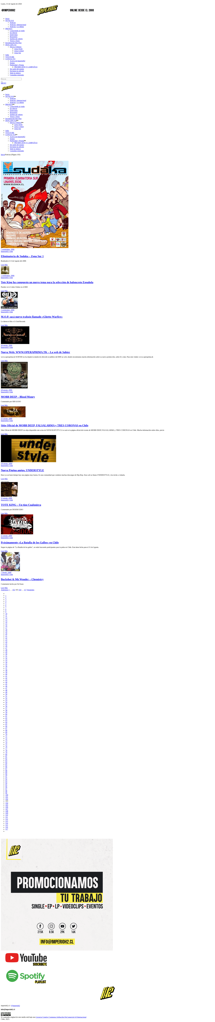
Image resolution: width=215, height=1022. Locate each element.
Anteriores (4, 590)
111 (6, 817)
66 (6, 726)
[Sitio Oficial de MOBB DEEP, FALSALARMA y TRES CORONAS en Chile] (13, 417)
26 (6, 646)
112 (6, 819)
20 (6, 634)
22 (6, 638)
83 (6, 761)
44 (6, 682)
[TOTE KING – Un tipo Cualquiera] (9, 496)
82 (6, 759)
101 (6, 797)
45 (6, 684)
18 (6, 630)
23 (6, 640)
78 (6, 751)
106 (6, 807)
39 (6, 672)
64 (6, 722)
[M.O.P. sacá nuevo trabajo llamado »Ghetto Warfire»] (9, 308)
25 (6, 644)
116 (6, 827)
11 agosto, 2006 (6, 498)
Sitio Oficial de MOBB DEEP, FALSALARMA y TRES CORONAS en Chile (44, 425)
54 (6, 702)
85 (6, 765)
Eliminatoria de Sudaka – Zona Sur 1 (22, 256)
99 (6, 793)
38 (6, 670)
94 (6, 783)
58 (6, 710)
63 (6, 720)
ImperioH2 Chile (7, 251)
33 (6, 660)
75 (6, 745)
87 (6, 769)
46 (6, 686)
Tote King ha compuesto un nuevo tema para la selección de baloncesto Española (47, 282)
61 (6, 716)
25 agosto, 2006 (6, 419)
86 (6, 767)
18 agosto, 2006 (6, 464)
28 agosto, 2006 (6, 390)
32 (6, 658)
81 (6, 757)
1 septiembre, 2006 (7, 276)
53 (6, 700)
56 (6, 706)
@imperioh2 (15, 1006)
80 (6, 755)
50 (6, 694)
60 (6, 714)
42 (6, 678)
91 (6, 777)
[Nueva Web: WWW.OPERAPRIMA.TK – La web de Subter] (15, 343)
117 (25, 590)
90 (6, 775)
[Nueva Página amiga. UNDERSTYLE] (28, 462)
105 (6, 805)
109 (6, 813)
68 (6, 730)
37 (6, 668)
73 (6, 741)
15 (6, 624)
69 (6, 732)
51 (6, 696)
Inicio (3, 155)
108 (6, 811)
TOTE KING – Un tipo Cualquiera (21, 504)
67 (6, 728)
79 (6, 753)
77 (6, 749)
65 (6, 724)
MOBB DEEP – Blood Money (18, 396)
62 (6, 718)
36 (6, 666)
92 (6, 779)
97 (6, 789)
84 (6, 763)
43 (6, 680)
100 (6, 795)
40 (6, 674)
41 (6, 676)
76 (6, 747)
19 (6, 632)
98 (6, 791)
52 (6, 698)
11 (6, 616)
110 (6, 815)
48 (6, 690)
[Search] (2, 81)
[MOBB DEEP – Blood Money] (14, 388)
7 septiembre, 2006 (7, 249)
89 (6, 773)
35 (6, 664)
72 (6, 739)
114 (6, 823)
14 (6, 622)
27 (6, 648)
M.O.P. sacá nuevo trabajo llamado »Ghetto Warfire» (32, 316)
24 (6, 642)
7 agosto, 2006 (6, 572)
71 (6, 737)
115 (6, 825)
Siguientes (30, 590)
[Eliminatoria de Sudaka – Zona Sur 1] (34, 247)
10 (6, 614)
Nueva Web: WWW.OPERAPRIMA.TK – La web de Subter (35, 352)
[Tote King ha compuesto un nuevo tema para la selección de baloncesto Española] (5, 274)
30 (6, 654)
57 (6, 708)
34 (6, 662)
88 (6, 771)
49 (6, 692)
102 (13, 590)
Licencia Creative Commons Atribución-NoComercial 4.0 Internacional (61, 1017)
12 (6, 618)
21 (6, 636)
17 (6, 628)
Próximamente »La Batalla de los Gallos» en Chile (30, 542)
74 (6, 743)
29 (6, 652)
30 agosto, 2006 (6, 345)
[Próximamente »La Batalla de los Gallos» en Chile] (17, 534)
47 (6, 688)
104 (20, 590)
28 (6, 650)
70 (6, 734)
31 (6, 656)
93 (6, 781)
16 (6, 626)
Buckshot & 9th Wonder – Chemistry (22, 579)
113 (6, 821)
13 (6, 620)
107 (6, 809)
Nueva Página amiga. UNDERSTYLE (22, 470)
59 (6, 712)
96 (6, 787)
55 (6, 704)
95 (6, 785)
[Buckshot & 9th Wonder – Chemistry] (10, 570)
